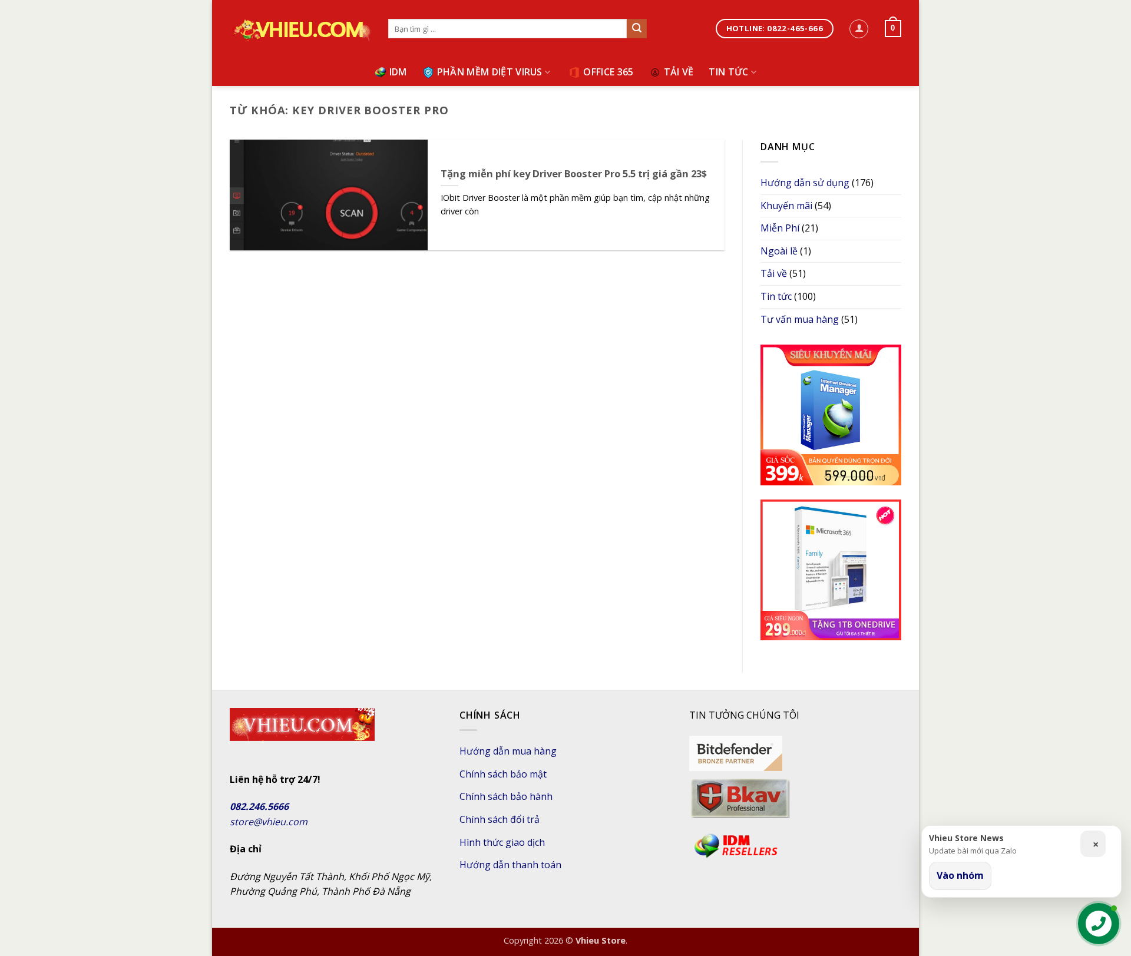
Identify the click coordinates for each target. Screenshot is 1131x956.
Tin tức (728, 71)
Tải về (679, 71)
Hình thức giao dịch (502, 842)
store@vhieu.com (268, 821)
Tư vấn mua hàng (799, 319)
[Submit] (637, 29)
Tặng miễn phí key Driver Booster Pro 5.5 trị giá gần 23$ (574, 173)
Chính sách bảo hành (506, 796)
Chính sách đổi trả (499, 819)
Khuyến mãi (786, 205)
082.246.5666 (259, 806)
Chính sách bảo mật (503, 774)
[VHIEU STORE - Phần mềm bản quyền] (300, 29)
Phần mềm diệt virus (490, 71)
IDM (398, 71)
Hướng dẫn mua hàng (508, 751)
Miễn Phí (779, 227)
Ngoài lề (779, 250)
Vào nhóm (960, 875)
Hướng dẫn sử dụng (804, 182)
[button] (858, 28)
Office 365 (608, 71)
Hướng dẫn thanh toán (510, 864)
